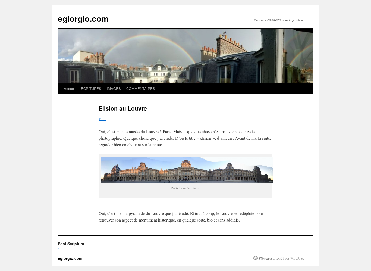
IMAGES (114, 88)
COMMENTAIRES (140, 88)
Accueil (70, 88)
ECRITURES (91, 88)
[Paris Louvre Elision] (187, 182)
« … (102, 118)
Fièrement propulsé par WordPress (282, 258)
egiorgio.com (83, 18)
